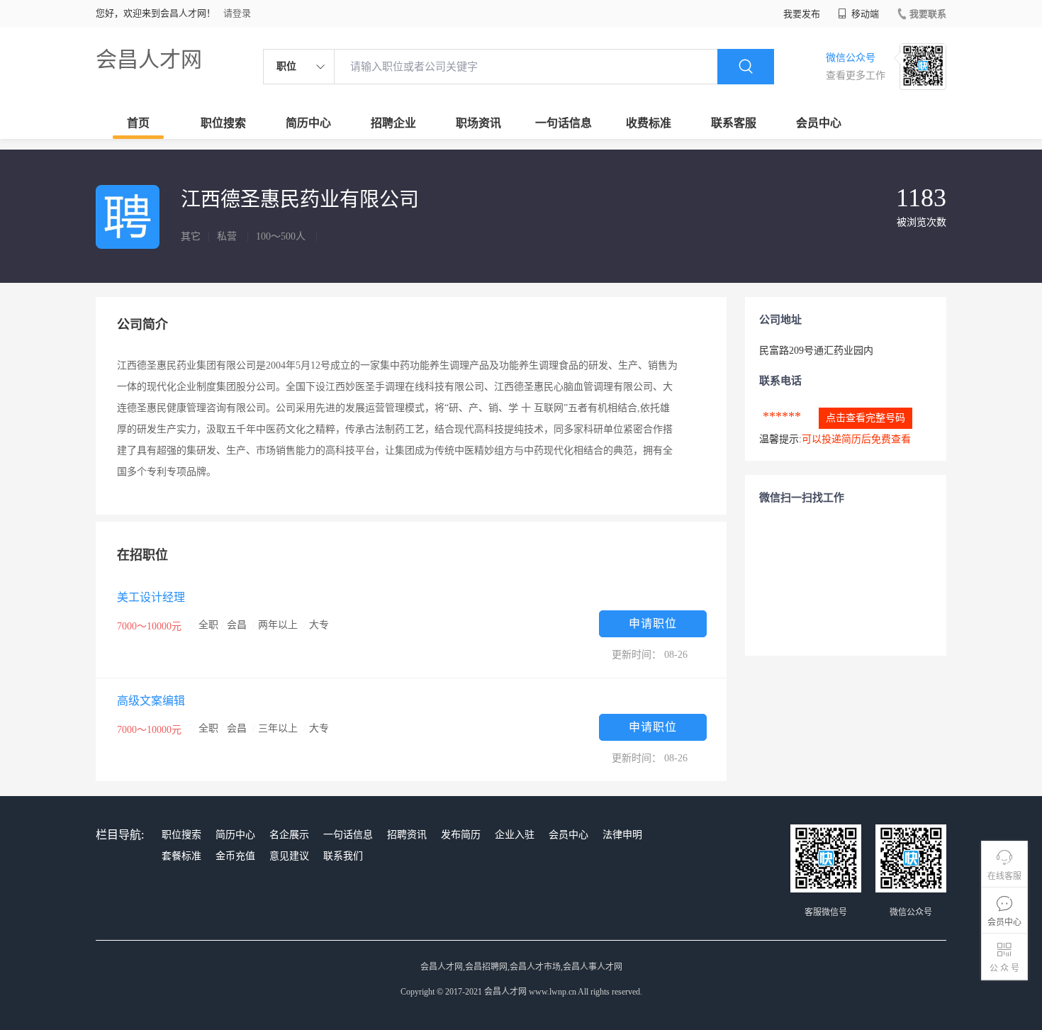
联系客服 (733, 123)
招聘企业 (393, 123)
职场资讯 (478, 123)
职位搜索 (223, 123)
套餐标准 (181, 856)
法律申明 (622, 834)
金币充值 (235, 856)
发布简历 (461, 834)
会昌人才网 (149, 59)
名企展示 (289, 834)
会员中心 (818, 123)
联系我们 (343, 856)
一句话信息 (563, 123)
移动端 (864, 14)
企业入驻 (514, 834)
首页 (138, 123)
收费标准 (648, 123)
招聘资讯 (407, 834)
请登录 (237, 13)
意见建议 (289, 856)
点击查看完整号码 (865, 418)
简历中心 (308, 123)
